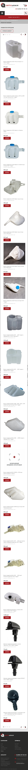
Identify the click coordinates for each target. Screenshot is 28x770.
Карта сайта (3, 749)
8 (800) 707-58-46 (22, 8)
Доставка (17, 743)
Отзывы (2, 746)
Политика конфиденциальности (5, 761)
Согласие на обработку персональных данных (5, 764)
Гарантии (16, 746)
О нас (2, 743)
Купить (7, 69)
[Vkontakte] (1, 751)
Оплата (16, 745)
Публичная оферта (4, 759)
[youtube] (2, 751)
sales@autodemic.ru (20, 763)
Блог (2, 745)
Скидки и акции (18, 747)
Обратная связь (4, 747)
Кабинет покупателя (5, 758)
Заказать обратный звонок (21, 756)
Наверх (4, 768)
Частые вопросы (18, 749)
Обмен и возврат (4, 765)
